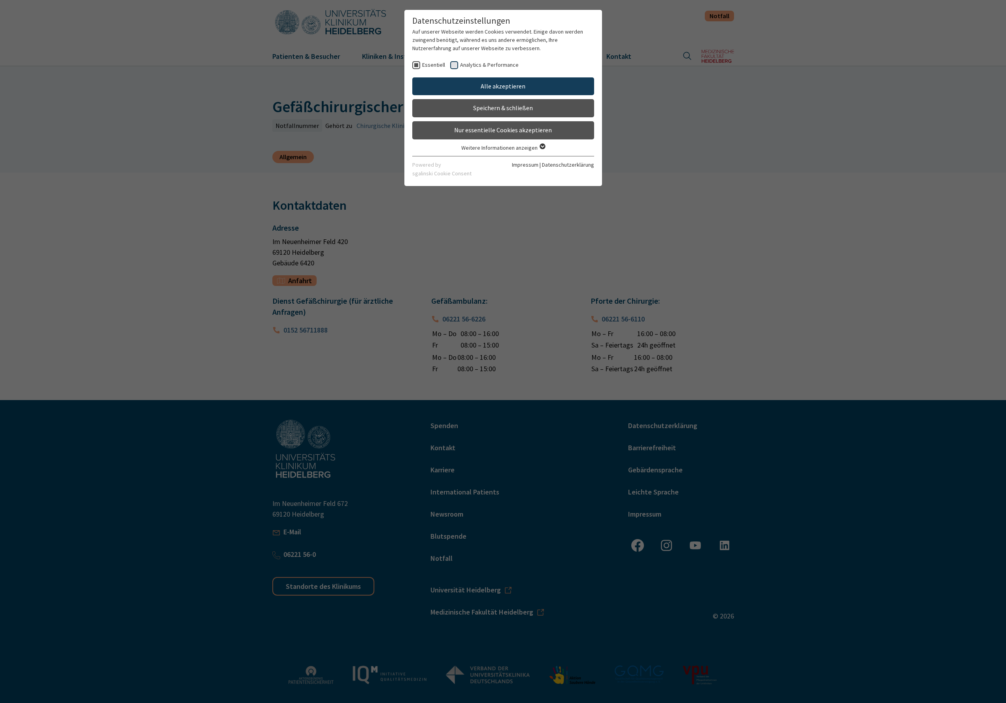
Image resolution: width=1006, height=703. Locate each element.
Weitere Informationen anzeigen (500, 147)
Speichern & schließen (503, 108)
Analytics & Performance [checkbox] (489, 64)
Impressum (525, 164)
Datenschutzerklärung (568, 164)
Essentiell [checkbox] (433, 64)
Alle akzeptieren (503, 86)
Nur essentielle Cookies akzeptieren (503, 130)
